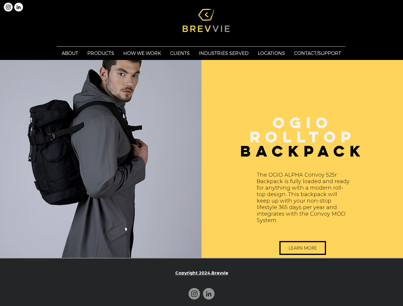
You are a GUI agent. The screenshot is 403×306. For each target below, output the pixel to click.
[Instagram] (194, 294)
